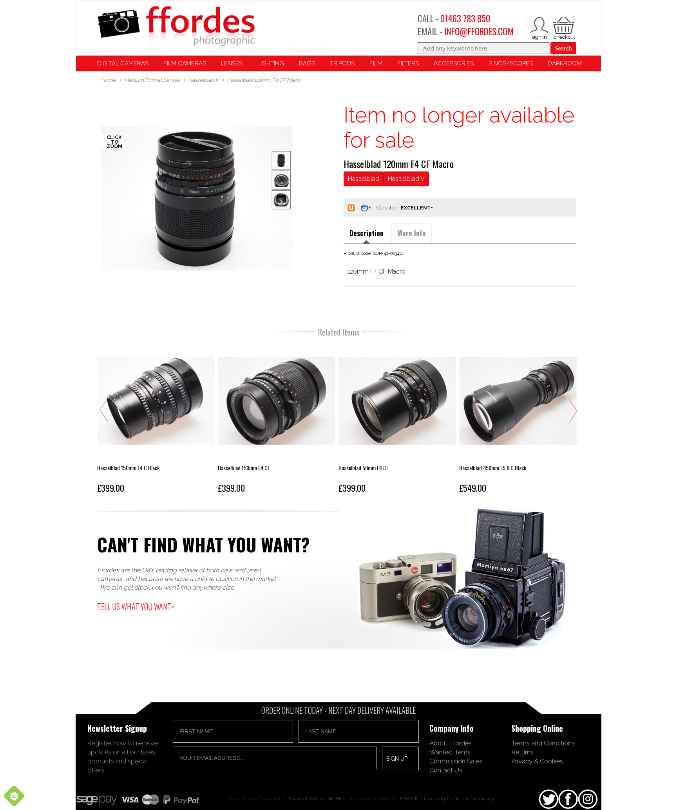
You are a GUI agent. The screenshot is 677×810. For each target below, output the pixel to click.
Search (563, 48)
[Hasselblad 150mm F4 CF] (276, 419)
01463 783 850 (465, 18)
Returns (522, 752)
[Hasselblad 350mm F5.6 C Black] (518, 419)
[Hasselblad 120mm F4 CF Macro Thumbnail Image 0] (197, 198)
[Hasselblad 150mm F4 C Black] (156, 419)
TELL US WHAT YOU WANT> (135, 606)
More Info (411, 233)
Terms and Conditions (543, 743)
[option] (197, 198)
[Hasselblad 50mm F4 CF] (397, 419)
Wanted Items (450, 752)
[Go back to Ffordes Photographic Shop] (176, 26)
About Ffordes (450, 743)
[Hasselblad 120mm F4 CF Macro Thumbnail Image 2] (281, 199)
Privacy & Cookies (537, 761)
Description (366, 233)
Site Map (336, 798)
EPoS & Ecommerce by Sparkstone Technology (447, 798)
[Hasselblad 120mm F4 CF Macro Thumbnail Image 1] (281, 180)
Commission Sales (456, 761)
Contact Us (445, 770)
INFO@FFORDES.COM (479, 31)
